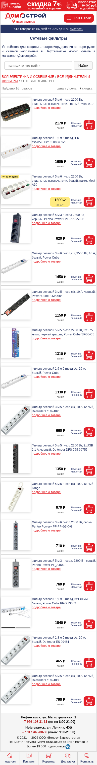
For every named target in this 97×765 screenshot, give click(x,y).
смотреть (76, 29)
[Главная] (25, 16)
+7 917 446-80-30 (34, 732)
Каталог (29, 761)
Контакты (87, 761)
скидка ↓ (88, 88)
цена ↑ (61, 88)
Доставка (68, 761)
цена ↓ (74, 88)
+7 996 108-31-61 (34, 722)
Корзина (48, 761)
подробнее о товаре (46, 108)
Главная (9, 761)
